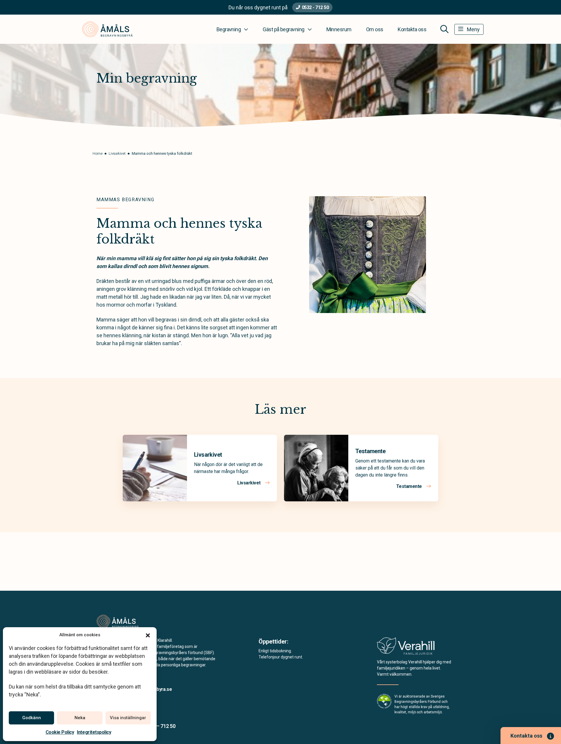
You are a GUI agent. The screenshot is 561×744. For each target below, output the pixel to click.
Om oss (374, 29)
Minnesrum (339, 29)
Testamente (370, 451)
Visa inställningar (128, 717)
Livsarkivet (208, 454)
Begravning (229, 29)
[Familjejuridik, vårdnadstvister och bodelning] (405, 648)
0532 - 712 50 (315, 7)
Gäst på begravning (283, 29)
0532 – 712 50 (159, 726)
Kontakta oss (412, 29)
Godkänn (31, 717)
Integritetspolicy (94, 732)
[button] (148, 635)
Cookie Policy (60, 732)
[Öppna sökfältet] (444, 29)
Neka (80, 717)
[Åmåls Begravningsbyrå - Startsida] (127, 621)
